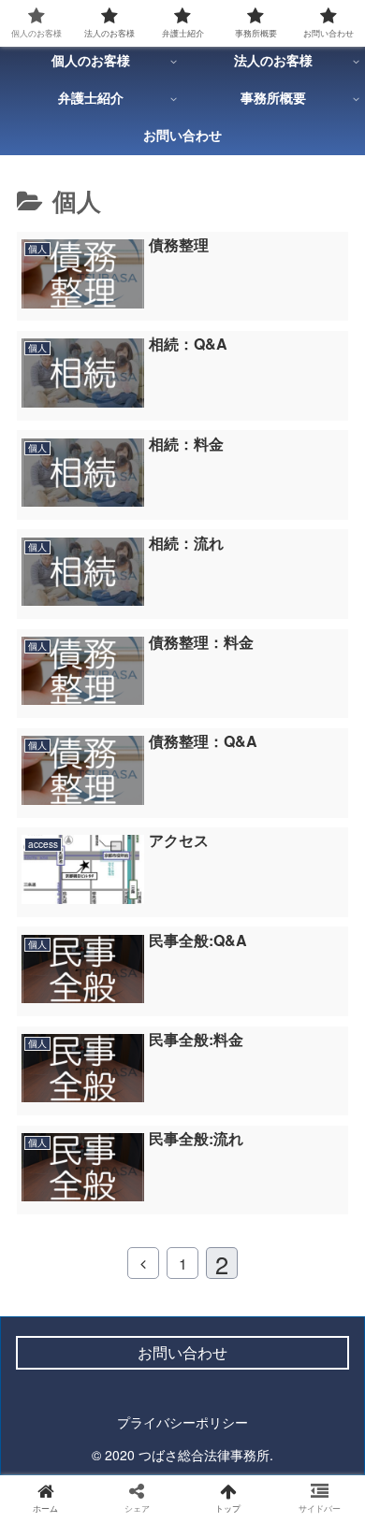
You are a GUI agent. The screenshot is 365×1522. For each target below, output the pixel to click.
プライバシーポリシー (182, 1422)
